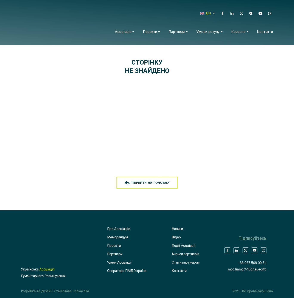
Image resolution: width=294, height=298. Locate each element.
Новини (177, 229)
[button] (222, 13)
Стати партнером (186, 262)
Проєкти (150, 32)
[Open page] (202, 13)
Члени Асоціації (119, 262)
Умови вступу (208, 32)
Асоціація (123, 32)
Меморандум (117, 237)
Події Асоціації (183, 245)
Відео (176, 237)
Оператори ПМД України (126, 271)
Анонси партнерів (185, 254)
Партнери (177, 32)
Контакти (265, 32)
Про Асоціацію (118, 229)
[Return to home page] (40, 22)
